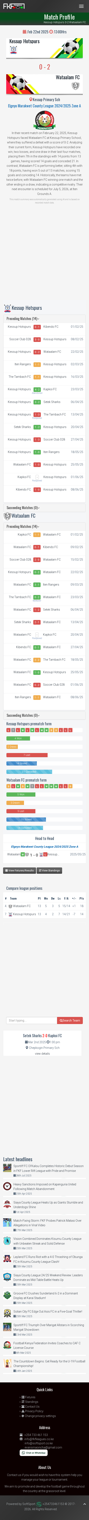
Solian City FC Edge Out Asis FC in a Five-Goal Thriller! (47, 1311)
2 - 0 (37, 559)
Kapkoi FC (50, 389)
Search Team (71, 1020)
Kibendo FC (50, 326)
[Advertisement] (44, 255)
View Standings (50, 870)
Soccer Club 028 (20, 339)
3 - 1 (37, 584)
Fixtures (29, 1397)
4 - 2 (37, 389)
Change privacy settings (40, 1416)
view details (42, 1053)
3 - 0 (37, 339)
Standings (31, 1401)
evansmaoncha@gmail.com (43, 1447)
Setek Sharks (51, 402)
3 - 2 (37, 402)
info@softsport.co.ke (39, 1443)
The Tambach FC (19, 376)
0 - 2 (37, 352)
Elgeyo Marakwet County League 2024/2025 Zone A (44, 105)
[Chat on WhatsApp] (34, 1452)
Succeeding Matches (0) (22, 507)
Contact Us (32, 1406)
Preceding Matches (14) (22, 318)
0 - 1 (37, 327)
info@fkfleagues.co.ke (39, 1439)
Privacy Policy (33, 1411)
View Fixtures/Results (21, 870)
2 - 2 (37, 660)
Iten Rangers (23, 364)
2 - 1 (37, 622)
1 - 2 (37, 427)
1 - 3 (37, 414)
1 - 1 (37, 364)
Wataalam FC (68, 77)
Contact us (14, 1475)
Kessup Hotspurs (24, 41)
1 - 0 (37, 452)
